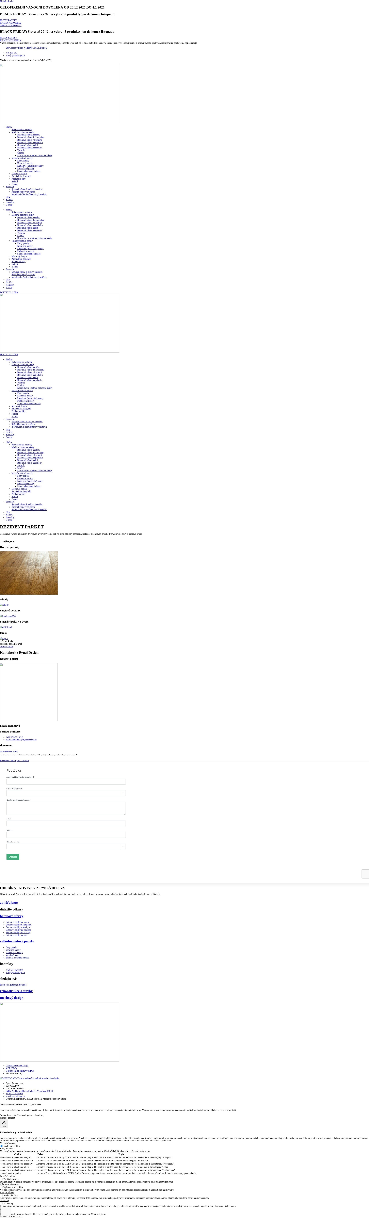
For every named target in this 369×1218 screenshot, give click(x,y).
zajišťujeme (9, 902)
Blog (8, 197)
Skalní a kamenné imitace (29, 171)
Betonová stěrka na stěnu (28, 134)
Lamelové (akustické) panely (30, 166)
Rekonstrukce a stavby (22, 129)
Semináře (10, 186)
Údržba (20, 153)
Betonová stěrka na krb (27, 145)
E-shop (15, 184)
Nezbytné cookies (11, 1146)
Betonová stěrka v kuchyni (29, 140)
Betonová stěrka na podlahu (30, 142)
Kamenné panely (25, 163)
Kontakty (10, 202)
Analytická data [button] (7, 1192)
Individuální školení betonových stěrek (29, 194)
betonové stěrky (11, 916)
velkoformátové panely (17, 941)
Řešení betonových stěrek (23, 192)
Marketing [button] (4, 1200)
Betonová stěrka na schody (29, 147)
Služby (9, 127)
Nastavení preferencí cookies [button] (30, 1115)
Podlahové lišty (19, 179)
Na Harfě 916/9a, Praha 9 (9, 751)
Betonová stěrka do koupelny (30, 137)
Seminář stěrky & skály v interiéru (27, 189)
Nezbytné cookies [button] (8, 1143)
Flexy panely (23, 160)
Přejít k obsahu (7, 1)
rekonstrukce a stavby (16, 991)
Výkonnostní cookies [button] (9, 1184)
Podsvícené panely (25, 168)
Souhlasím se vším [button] (8, 1115)
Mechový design (19, 173)
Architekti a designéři (21, 176)
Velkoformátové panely (22, 158)
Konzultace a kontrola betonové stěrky (34, 155)
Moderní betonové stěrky (23, 132)
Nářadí (15, 181)
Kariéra (9, 199)
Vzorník (21, 150)
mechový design (11, 998)
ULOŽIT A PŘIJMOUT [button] (11, 1216)
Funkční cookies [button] (7, 1176)
